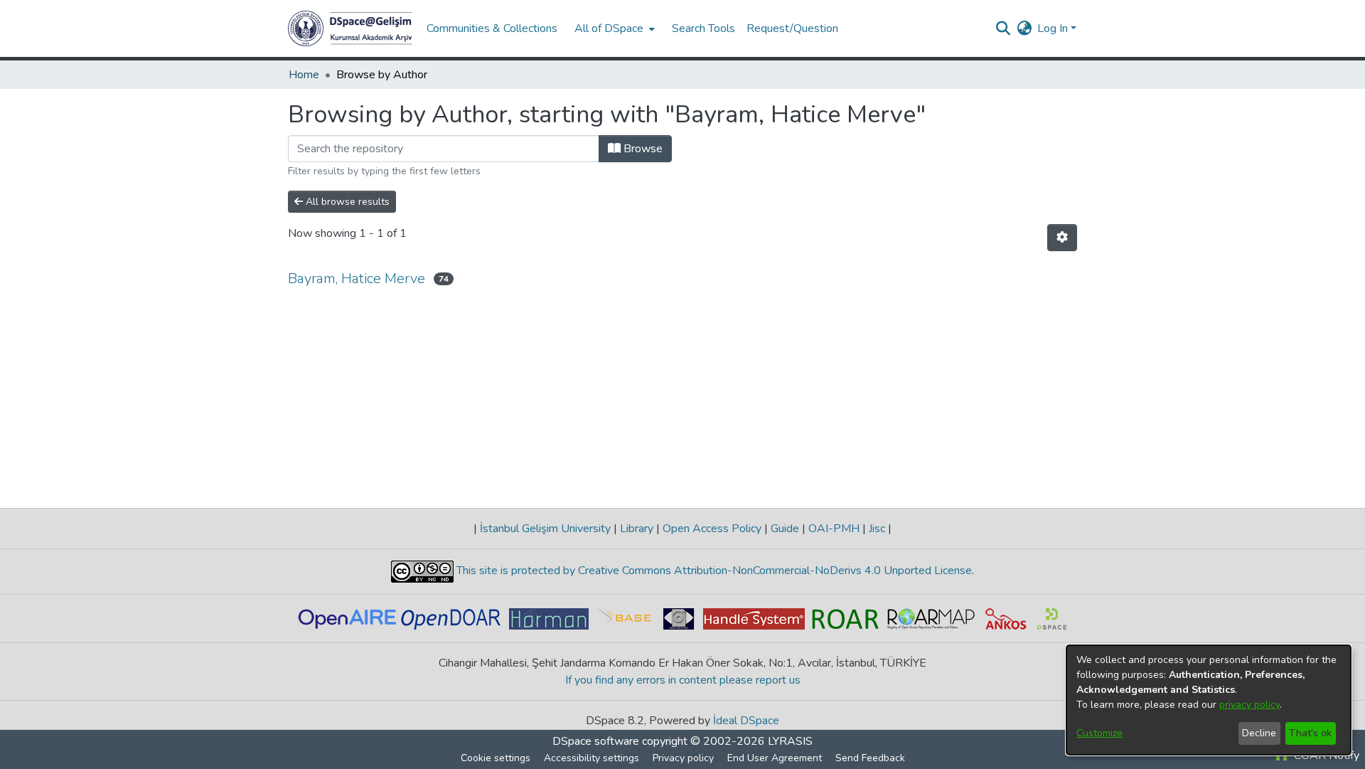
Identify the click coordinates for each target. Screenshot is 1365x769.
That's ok (1310, 733)
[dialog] (1208, 700)
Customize (1099, 733)
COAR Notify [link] (1325, 755)
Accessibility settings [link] (591, 758)
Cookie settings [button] (495, 758)
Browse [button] (642, 149)
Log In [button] (1054, 28)
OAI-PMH (833, 528)
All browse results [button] (346, 201)
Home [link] (304, 75)
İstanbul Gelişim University (545, 528)
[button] (350, 28)
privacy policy (1249, 704)
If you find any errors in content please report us (683, 680)
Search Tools (703, 28)
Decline (1259, 733)
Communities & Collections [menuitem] (492, 28)
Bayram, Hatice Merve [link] (356, 278)
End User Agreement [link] (774, 758)
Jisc (877, 528)
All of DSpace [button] (608, 28)
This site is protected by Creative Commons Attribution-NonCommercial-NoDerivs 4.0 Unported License (713, 570)
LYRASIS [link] (790, 741)
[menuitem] (613, 28)
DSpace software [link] (595, 741)
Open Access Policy (712, 528)
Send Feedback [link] (870, 758)
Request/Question (792, 28)
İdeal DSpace (746, 720)
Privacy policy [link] (683, 758)
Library (636, 528)
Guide (785, 528)
